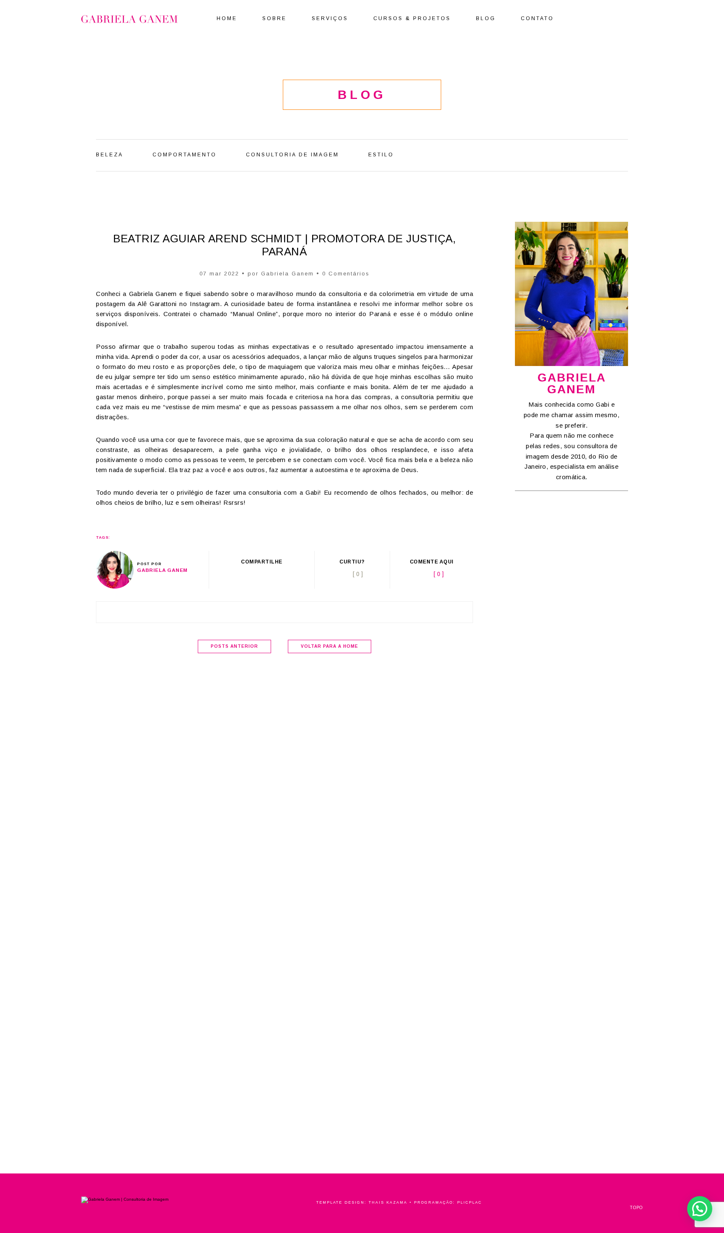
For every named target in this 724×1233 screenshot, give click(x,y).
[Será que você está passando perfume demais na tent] (665, 1105)
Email (283, 574)
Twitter (252, 574)
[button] (699, 1208)
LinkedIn (616, 18)
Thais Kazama (388, 1202)
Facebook (594, 18)
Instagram (628, 18)
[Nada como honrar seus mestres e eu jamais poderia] (601, 611)
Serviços (330, 18)
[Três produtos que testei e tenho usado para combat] (542, 622)
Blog (486, 18)
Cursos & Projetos (412, 18)
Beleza (109, 154)
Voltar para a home (329, 646)
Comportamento (185, 154)
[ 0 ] (439, 574)
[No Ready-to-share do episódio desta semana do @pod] (542, 785)
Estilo (381, 154)
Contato (537, 18)
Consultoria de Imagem (292, 154)
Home (227, 18)
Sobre (274, 18)
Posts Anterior (234, 646)
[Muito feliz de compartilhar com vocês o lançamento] (544, 1082)
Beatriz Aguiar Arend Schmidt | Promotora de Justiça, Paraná (284, 245)
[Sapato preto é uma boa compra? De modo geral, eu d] (601, 846)
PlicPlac (469, 1202)
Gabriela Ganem (287, 273)
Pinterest (604, 18)
